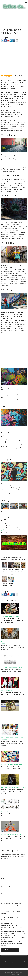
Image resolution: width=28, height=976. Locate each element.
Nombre (4, 878)
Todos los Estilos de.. (14, 6)
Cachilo (19, 110)
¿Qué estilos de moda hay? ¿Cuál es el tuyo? (13, 787)
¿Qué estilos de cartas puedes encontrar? (12, 667)
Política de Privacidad (17, 972)
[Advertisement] (14, 58)
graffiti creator (5, 530)
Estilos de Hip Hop (6, 690)
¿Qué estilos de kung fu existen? (10, 616)
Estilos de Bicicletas (7, 812)
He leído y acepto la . (10, 912)
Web (2, 894)
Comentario (5, 862)
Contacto (14, 962)
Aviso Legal (23, 961)
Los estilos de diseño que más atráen (11, 764)
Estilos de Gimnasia (6, 713)
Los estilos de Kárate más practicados (11, 834)
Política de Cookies (13, 974)
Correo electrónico (7, 886)
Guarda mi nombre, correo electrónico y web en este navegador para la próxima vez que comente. (13, 906)
